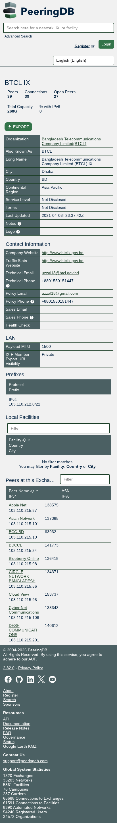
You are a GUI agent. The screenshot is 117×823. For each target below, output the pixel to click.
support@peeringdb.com (25, 760)
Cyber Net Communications (24, 609)
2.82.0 (8, 668)
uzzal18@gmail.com (60, 293)
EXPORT (18, 126)
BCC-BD (16, 531)
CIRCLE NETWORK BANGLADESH (22, 576)
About (8, 690)
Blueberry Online (24, 558)
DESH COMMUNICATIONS (23, 630)
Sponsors (11, 704)
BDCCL (15, 545)
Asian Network (22, 518)
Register (82, 45)
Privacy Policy (30, 668)
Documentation (16, 723)
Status (8, 741)
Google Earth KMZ (20, 746)
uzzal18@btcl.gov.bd (60, 273)
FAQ (7, 732)
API (6, 719)
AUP (32, 659)
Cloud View (19, 594)
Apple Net (17, 505)
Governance (14, 737)
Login (106, 44)
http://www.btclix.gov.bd (62, 252)
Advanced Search (18, 36)
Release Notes (16, 728)
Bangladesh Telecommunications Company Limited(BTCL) (71, 141)
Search (9, 699)
